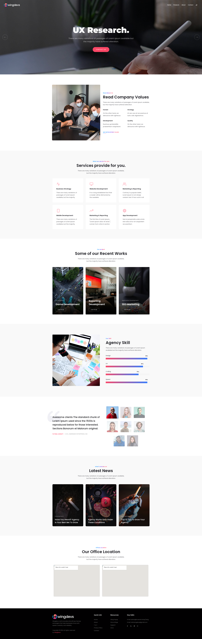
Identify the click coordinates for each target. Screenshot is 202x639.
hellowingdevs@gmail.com (139, 622)
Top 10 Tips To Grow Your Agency (133, 521)
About (184, 5)
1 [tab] (98, 69)
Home (169, 5)
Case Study (61, 309)
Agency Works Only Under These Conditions (100, 521)
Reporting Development (97, 302)
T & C (95, 625)
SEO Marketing (130, 304)
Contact (190, 5)
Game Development (68, 304)
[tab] (112, 412)
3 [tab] (103, 69)
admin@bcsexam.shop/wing (140, 619)
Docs (112, 628)
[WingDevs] (12, 5)
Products (176, 5)
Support (113, 625)
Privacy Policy (98, 628)
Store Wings (114, 622)
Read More (60, 523)
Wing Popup (114, 619)
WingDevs (57, 632)
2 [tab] (100, 69)
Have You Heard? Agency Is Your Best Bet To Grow (67, 521)
